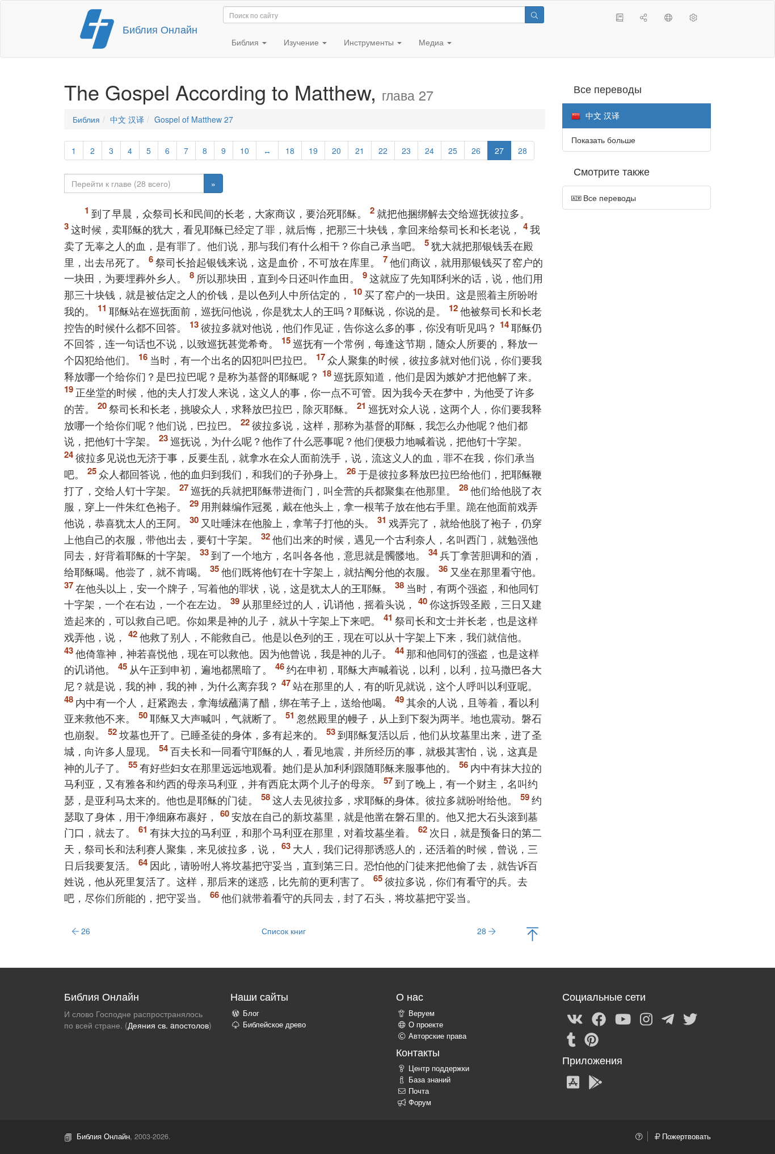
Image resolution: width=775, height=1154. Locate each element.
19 (313, 150)
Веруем (421, 1013)
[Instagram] (646, 1018)
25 (452, 150)
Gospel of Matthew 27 (193, 119)
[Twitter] (690, 1018)
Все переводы (608, 197)
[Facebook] (599, 1018)
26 (476, 150)
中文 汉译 (127, 119)
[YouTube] (623, 1018)
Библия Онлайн (160, 29)
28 (522, 150)
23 (406, 150)
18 (289, 150)
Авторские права (437, 1036)
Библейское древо (274, 1024)
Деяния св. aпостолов (168, 1025)
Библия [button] (246, 42)
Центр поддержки (438, 1068)
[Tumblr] (571, 1038)
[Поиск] (534, 14)
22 (382, 150)
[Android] (595, 1081)
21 (359, 150)
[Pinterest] (591, 1038)
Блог (251, 1013)
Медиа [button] (432, 42)
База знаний (429, 1079)
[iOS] (573, 1081)
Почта (418, 1091)
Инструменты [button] (370, 42)
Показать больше (603, 139)
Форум (419, 1102)
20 (336, 150)
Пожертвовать (685, 1136)
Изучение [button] (302, 42)
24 (429, 150)
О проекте (425, 1024)
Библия (86, 119)
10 (244, 150)
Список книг (284, 930)
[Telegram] (668, 1018)
